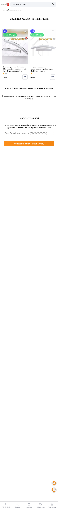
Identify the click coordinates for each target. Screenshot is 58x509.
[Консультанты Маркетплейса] (54, 483)
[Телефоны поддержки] (54, 490)
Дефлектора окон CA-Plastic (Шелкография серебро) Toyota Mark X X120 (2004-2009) (15, 69)
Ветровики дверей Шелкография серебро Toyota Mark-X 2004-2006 (41, 69)
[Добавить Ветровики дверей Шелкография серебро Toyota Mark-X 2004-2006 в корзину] (52, 77)
